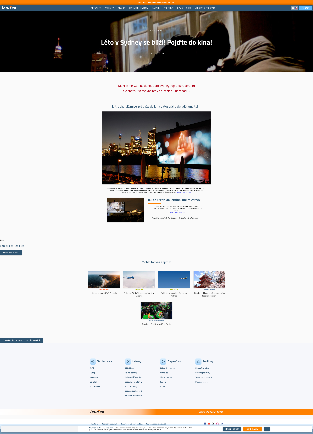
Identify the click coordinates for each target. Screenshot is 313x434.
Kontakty (164, 372)
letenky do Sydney (184, 192)
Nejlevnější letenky (133, 377)
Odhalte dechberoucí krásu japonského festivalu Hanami (209, 294)
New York (94, 377)
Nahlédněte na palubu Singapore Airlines (174, 294)
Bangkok (93, 381)
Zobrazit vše (95, 386)
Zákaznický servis (167, 368)
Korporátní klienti (202, 368)
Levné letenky (131, 372)
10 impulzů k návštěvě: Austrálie (103, 292)
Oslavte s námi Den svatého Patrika (156, 324)
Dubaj (92, 372)
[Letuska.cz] (9, 8)
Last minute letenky (133, 381)
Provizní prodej (201, 381)
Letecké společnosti (133, 390)
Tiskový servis (166, 377)
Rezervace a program (177, 212)
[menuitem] (96, 8)
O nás (162, 386)
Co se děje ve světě (209, 289)
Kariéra (163, 381)
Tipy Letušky (104, 289)
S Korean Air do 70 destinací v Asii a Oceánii (139, 294)
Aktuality (139, 289)
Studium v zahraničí (133, 395)
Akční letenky (130, 368)
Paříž (92, 368)
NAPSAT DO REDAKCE (10, 252)
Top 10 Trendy (131, 386)
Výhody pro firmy (202, 372)
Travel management (203, 377)
